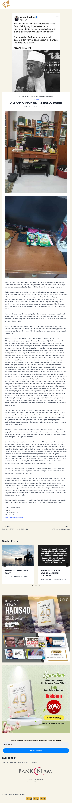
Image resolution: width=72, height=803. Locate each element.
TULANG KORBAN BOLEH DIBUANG (15, 527)
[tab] (32, 585)
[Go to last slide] (5, 565)
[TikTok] (37, 798)
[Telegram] (34, 798)
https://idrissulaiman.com (14, 517)
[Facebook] (27, 798)
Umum (37, 99)
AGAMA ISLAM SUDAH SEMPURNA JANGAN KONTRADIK (50, 573)
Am (34, 99)
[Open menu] (68, 4)
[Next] (67, 565)
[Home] (19, 96)
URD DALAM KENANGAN (61, 527)
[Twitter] (41, 798)
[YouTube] (44, 798)
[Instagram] (30, 798)
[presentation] (18, 555)
